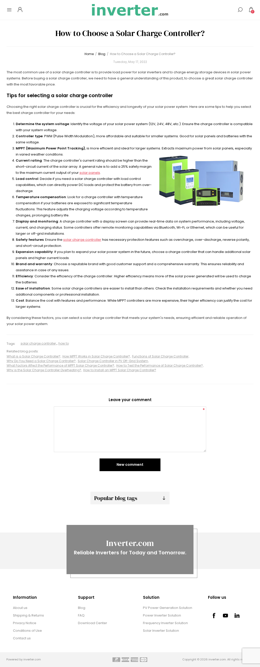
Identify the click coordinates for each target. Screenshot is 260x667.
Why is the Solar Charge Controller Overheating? (44, 370)
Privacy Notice (24, 623)
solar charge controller (82, 239)
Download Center (92, 623)
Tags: (11, 343)
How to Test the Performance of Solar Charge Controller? (159, 365)
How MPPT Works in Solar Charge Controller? (96, 356)
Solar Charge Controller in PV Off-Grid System (113, 361)
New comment (130, 464)
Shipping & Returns (28, 615)
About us (20, 607)
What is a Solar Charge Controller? (33, 356)
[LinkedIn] (237, 615)
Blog (81, 607)
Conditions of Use (27, 630)
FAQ (81, 615)
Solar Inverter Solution (161, 630)
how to (63, 343)
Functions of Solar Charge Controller (160, 356)
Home (89, 54)
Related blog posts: (23, 351)
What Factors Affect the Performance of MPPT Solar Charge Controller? (60, 365)
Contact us (22, 638)
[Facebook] (214, 615)
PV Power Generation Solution (167, 607)
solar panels (89, 172)
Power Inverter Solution (162, 615)
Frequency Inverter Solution (165, 623)
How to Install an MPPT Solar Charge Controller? (119, 370)
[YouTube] (225, 615)
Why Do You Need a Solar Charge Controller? (41, 361)
